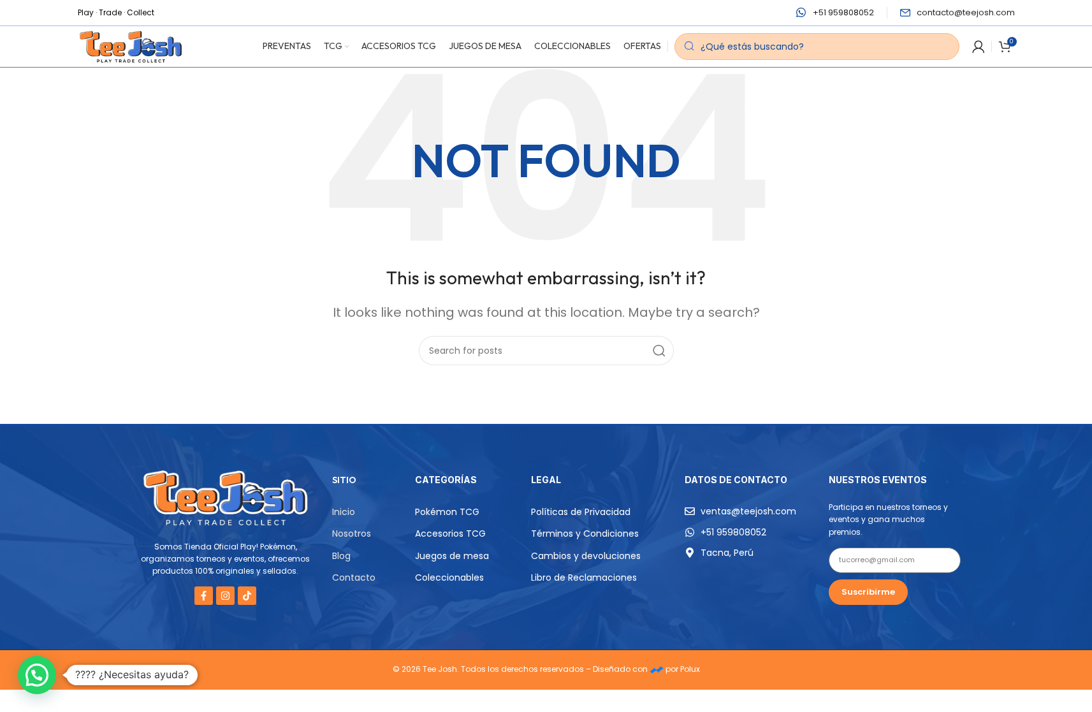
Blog (341, 555)
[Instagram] (225, 595)
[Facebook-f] (203, 595)
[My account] (978, 46)
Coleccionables (449, 577)
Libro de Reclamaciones (584, 577)
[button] (37, 675)
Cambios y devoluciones (586, 555)
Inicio (343, 511)
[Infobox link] (835, 13)
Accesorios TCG (450, 533)
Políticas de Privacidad (580, 511)
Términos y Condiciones (585, 533)
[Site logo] (131, 46)
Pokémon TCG (447, 511)
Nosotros (351, 533)
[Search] (659, 350)
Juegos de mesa (452, 555)
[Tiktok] (247, 595)
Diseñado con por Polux (646, 669)
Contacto (353, 577)
